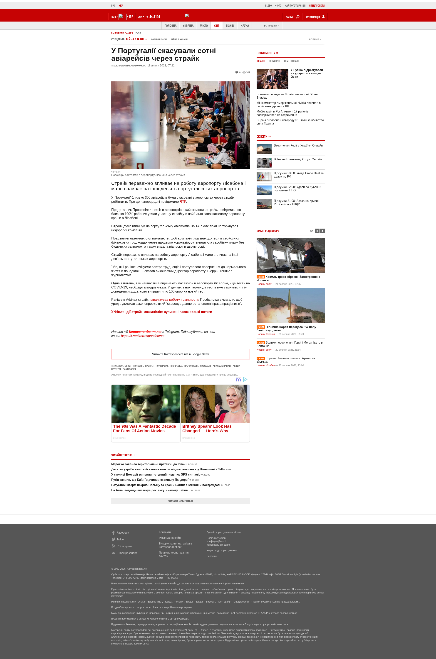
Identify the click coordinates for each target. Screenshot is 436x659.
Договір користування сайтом (224, 532)
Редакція (212, 556)
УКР (121, 5)
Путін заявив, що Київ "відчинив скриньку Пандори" (155, 479)
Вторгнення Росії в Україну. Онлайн (298, 145)
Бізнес (230, 25)
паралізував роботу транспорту (173, 299)
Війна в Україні (179, 39)
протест (149, 365)
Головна (170, 25)
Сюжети (262, 136)
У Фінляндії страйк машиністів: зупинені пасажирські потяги (161, 312)
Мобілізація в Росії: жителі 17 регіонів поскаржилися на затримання (283, 113)
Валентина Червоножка (132, 65)
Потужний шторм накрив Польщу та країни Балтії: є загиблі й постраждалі (170, 485)
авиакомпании (222, 365)
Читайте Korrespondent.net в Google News (180, 354)
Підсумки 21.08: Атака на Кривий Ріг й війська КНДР (296, 202)
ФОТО (278, 5)
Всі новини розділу (122, 32)
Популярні (274, 61)
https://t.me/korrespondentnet (142, 336)
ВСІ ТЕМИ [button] (314, 39)
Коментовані (291, 61)
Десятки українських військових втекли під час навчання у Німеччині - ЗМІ (172, 469)
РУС (113, 5)
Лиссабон (205, 365)
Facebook (123, 532)
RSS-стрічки (124, 546)
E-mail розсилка (127, 553)
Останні (261, 61)
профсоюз (176, 365)
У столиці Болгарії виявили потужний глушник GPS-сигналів (160, 474)
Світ (216, 25)
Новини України (266, 334)
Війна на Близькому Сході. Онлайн (298, 159)
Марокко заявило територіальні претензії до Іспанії (154, 464)
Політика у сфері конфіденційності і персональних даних (218, 541)
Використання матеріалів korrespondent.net (175, 545)
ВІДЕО (268, 5)
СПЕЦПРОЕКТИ (317, 5)
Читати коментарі (180, 501)
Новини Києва (159, 39)
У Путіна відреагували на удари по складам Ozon (307, 73)
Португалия (162, 365)
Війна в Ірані (157, 39)
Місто (204, 25)
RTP (183, 201)
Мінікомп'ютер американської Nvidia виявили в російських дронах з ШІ (289, 104)
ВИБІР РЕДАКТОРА (268, 231)
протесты (138, 365)
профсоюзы (191, 365)
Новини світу (266, 53)
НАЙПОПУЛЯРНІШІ (295, 5)
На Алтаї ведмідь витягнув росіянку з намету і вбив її (155, 490)
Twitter (121, 539)
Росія (138, 32)
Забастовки (124, 365)
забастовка (129, 369)
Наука (245, 25)
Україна (188, 25)
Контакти (165, 532)
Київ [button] (113, 17)
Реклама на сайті (170, 537)
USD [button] (140, 16)
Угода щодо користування (222, 550)
